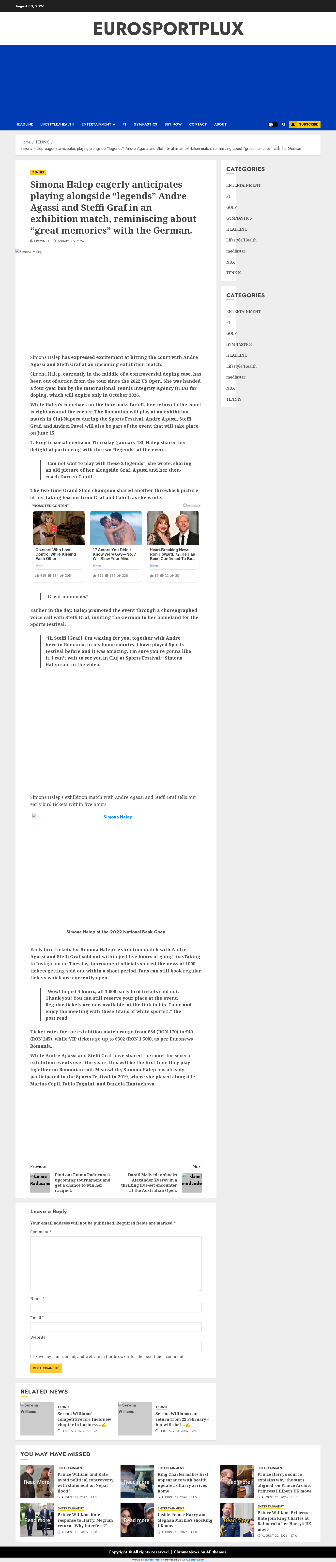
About (220, 124)
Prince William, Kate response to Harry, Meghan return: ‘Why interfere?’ (85, 1520)
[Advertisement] (168, 81)
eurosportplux (168, 28)
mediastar (235, 251)
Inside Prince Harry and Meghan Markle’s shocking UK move (185, 1520)
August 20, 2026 (174, 1532)
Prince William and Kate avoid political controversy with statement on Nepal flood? (85, 1482)
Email (37, 1318)
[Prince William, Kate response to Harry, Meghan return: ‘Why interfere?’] (37, 1520)
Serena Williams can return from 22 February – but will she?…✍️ (182, 1419)
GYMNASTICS (145, 124)
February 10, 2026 (174, 1431)
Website (38, 1337)
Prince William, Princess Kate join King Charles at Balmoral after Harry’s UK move (284, 1521)
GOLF (231, 207)
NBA (230, 262)
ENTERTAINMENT (96, 124)
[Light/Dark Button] (273, 124)
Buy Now (173, 124)
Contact (198, 124)
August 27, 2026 (74, 1498)
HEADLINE (24, 124)
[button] (284, 124)
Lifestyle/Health (57, 124)
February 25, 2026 (76, 1431)
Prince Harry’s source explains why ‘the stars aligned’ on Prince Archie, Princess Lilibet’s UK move (284, 1482)
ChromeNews (186, 1552)
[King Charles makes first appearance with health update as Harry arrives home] (137, 1481)
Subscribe (308, 124)
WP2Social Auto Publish (148, 1560)
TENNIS (38, 172)
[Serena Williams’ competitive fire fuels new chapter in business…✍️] (37, 1418)
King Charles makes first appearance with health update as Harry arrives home (183, 1482)
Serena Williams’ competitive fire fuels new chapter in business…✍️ (84, 1419)
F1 (124, 124)
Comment (40, 1232)
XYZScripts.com (193, 1560)
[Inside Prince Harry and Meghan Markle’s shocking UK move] (137, 1520)
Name (37, 1298)
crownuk (41, 241)
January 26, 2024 (70, 241)
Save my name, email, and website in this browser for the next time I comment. (109, 1356)
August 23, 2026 (275, 1498)
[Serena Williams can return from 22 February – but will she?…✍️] (135, 1418)
